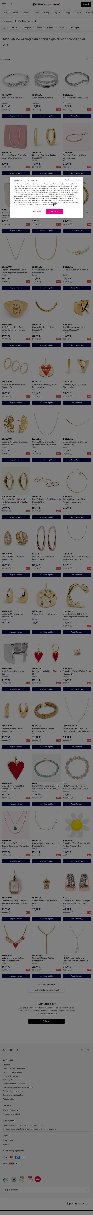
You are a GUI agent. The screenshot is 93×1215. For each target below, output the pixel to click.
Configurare (37, 211)
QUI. (55, 205)
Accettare (54, 211)
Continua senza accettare (73, 180)
